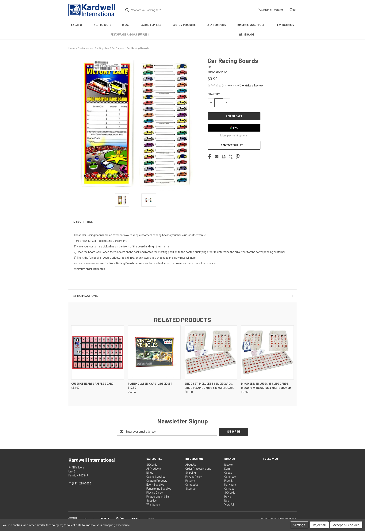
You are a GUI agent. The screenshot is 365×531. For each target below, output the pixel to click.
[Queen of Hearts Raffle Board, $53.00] (97, 352)
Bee (226, 500)
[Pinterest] (238, 156)
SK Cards (77, 24)
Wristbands (246, 34)
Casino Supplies (150, 24)
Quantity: (214, 94)
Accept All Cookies (346, 525)
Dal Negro (230, 484)
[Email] (216, 156)
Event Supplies (216, 24)
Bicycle (228, 464)
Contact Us (191, 484)
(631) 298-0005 (81, 483)
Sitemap (190, 488)
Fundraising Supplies (250, 24)
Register (278, 9)
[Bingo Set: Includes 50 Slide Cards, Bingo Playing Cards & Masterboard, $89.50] (210, 352)
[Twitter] (230, 156)
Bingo (125, 24)
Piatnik (228, 480)
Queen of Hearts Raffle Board (92, 383)
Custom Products (184, 24)
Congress (230, 476)
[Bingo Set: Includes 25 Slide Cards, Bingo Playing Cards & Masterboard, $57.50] (267, 352)
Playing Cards (285, 24)
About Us (190, 464)
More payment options (234, 135)
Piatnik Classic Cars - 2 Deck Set (150, 383)
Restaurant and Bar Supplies (130, 34)
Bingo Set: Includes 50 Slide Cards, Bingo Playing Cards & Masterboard (209, 386)
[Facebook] (209, 156)
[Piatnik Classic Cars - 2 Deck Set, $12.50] (154, 352)
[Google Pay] (234, 128)
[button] (252, 85)
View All (229, 504)
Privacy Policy (193, 476)
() (295, 9)
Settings (299, 525)
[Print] (223, 156)
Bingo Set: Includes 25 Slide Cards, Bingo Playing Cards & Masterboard (266, 386)
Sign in (265, 9)
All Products (102, 24)
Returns (190, 480)
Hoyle (227, 496)
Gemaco (229, 488)
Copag (228, 472)
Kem (227, 468)
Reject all (319, 525)
